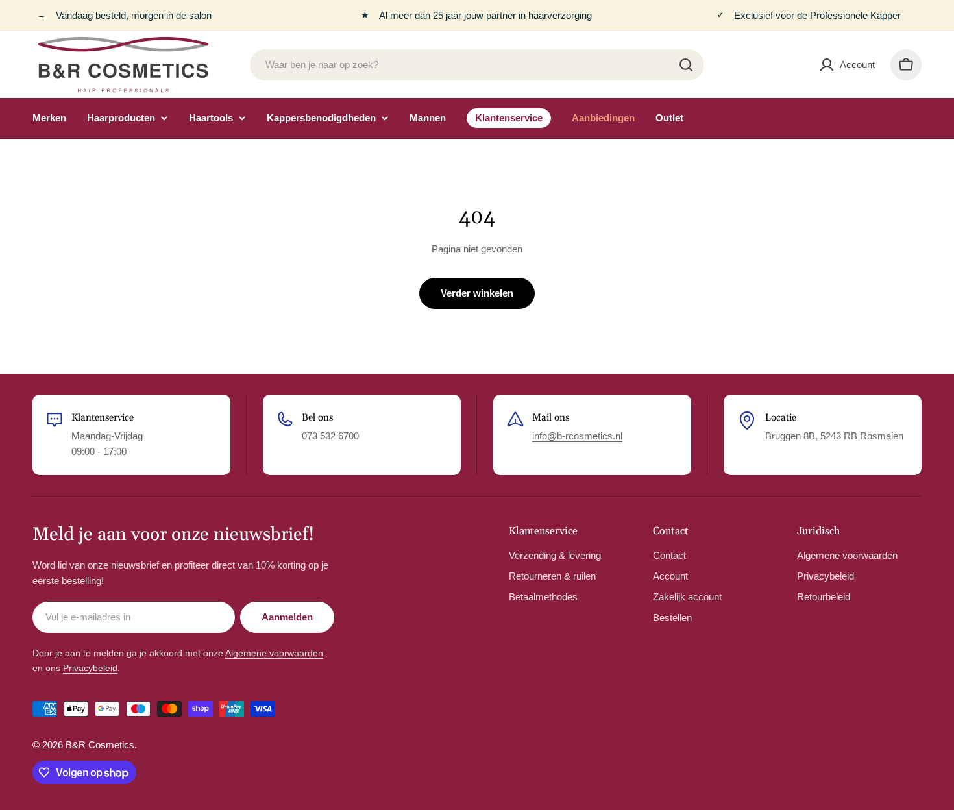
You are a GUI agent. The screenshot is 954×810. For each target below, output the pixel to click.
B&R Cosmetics (100, 744)
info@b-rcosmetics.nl (577, 435)
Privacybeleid (90, 668)
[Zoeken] (686, 65)
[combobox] (477, 64)
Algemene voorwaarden (274, 653)
